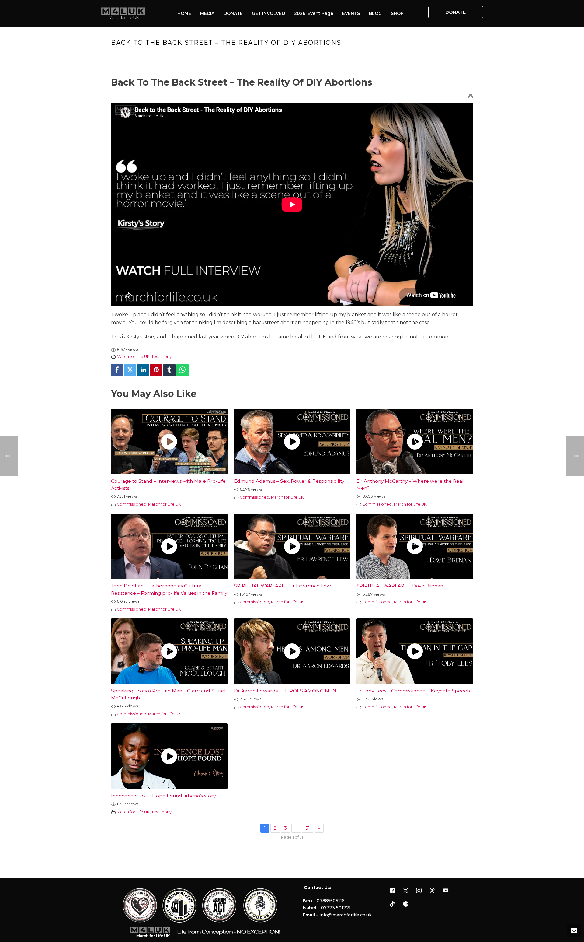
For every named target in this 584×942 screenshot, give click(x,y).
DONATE (233, 13)
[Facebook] (117, 370)
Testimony (161, 356)
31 (308, 828)
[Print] (470, 96)
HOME (184, 13)
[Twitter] (130, 370)
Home (315, 56)
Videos (332, 56)
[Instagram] (419, 891)
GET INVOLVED (268, 13)
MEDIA (207, 13)
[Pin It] (156, 370)
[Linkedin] (143, 370)
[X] (405, 891)
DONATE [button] (455, 12)
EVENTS (351, 13)
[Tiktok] (392, 904)
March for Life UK (133, 356)
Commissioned (131, 504)
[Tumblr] (169, 370)
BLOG (375, 13)
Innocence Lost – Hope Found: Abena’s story (163, 796)
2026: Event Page (313, 13)
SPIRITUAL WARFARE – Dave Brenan (399, 586)
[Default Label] (432, 891)
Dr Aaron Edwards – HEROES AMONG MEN (285, 691)
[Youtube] (445, 891)
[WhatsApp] (182, 370)
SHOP (397, 13)
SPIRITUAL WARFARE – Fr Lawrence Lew (282, 586)
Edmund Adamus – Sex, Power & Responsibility (289, 481)
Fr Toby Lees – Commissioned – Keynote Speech (413, 691)
